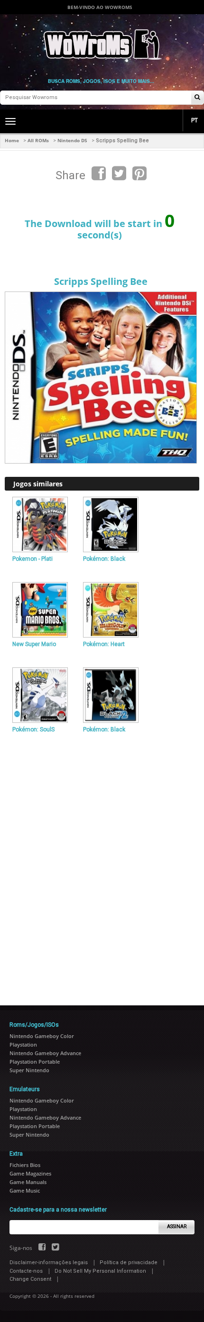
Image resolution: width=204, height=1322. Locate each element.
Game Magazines (30, 1173)
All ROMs (38, 140)
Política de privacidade (129, 1262)
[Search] (197, 98)
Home (12, 140)
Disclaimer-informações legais (48, 1262)
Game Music (24, 1190)
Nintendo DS (72, 140)
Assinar (176, 1226)
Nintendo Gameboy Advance (45, 1053)
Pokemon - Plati (32, 559)
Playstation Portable (34, 1061)
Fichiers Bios (24, 1164)
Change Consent (30, 1279)
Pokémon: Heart (104, 644)
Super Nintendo (29, 1070)
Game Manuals (27, 1181)
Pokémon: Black (104, 559)
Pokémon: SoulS (33, 729)
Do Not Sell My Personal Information (100, 1271)
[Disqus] (102, 865)
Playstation (23, 1044)
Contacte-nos (26, 1271)
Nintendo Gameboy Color (41, 1035)
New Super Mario (34, 644)
